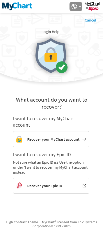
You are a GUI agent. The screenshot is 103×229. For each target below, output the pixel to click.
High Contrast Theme (22, 222)
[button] (76, 6)
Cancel (90, 20)
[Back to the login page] (17, 6)
